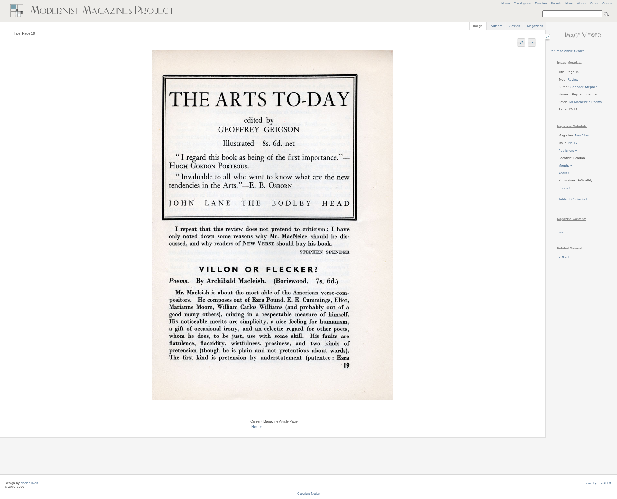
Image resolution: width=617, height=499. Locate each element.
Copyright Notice (308, 493)
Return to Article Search (567, 51)
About (581, 3)
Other (594, 3)
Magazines (535, 26)
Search (556, 3)
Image (478, 26)
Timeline (541, 3)
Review (573, 79)
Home (505, 3)
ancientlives (29, 483)
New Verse (583, 135)
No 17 (572, 142)
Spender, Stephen (584, 87)
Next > (256, 427)
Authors (496, 26)
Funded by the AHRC (596, 483)
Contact (608, 3)
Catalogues (522, 3)
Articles (514, 26)
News (569, 3)
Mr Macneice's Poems (585, 102)
